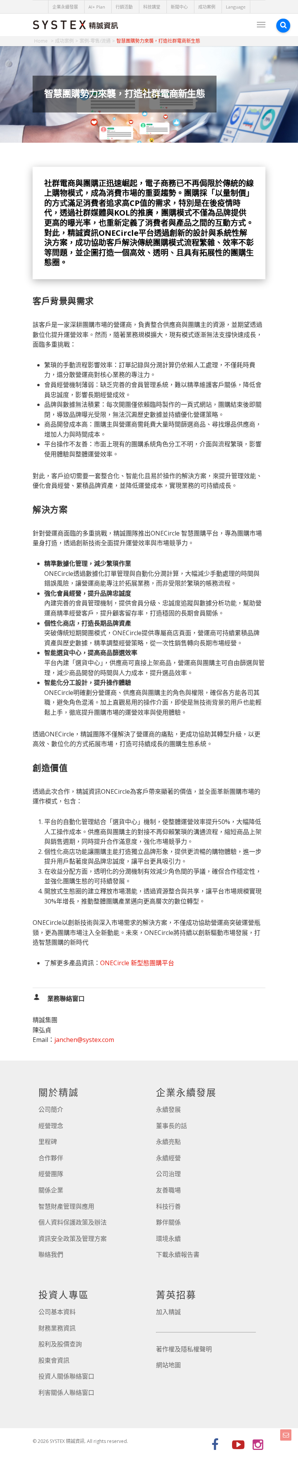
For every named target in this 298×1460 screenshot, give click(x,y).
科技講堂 (151, 7)
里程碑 (47, 1141)
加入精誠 (168, 1312)
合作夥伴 (50, 1158)
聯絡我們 (50, 1254)
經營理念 (50, 1125)
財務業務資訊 (57, 1328)
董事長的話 (171, 1125)
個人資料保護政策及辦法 (72, 1222)
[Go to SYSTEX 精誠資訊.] (44, 41)
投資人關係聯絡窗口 (66, 1376)
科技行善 (168, 1206)
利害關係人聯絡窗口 (66, 1392)
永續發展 (168, 1109)
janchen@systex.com (84, 1039)
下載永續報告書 (177, 1254)
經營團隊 (50, 1174)
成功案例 (206, 7)
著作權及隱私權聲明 (184, 1349)
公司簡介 (50, 1109)
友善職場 (168, 1190)
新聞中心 (179, 7)
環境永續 (168, 1238)
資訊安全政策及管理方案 (72, 1238)
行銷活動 (124, 7)
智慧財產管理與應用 (66, 1206)
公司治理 (168, 1174)
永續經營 (168, 1158)
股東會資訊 (53, 1360)
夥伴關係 (168, 1222)
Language (236, 7)
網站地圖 (168, 1365)
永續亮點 (168, 1141)
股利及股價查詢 (60, 1344)
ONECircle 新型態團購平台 (137, 963)
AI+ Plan (96, 7)
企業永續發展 (65, 7)
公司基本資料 (57, 1312)
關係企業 (50, 1190)
